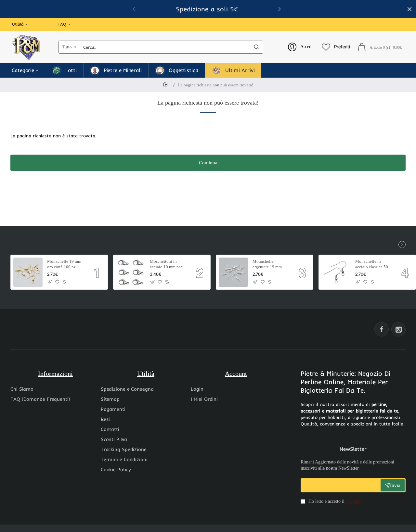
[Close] (409, 9)
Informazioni (55, 373)
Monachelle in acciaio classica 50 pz (371, 264)
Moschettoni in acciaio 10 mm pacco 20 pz (168, 264)
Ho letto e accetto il (334, 501)
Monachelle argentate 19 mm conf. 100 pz (267, 264)
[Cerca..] (256, 47)
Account (236, 373)
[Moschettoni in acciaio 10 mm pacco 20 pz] (130, 272)
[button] (50, 282)
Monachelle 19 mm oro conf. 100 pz (64, 264)
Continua (208, 162)
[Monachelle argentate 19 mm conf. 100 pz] (233, 272)
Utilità (145, 373)
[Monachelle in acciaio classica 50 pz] (336, 272)
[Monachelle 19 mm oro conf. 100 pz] (28, 272)
